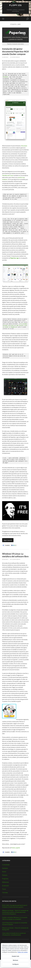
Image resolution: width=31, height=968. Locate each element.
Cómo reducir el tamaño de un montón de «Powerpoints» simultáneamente (14, 934)
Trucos (4, 889)
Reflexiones (5, 882)
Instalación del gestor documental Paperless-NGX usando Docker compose (15, 51)
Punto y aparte (15, 847)
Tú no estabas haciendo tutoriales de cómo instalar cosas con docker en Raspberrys (15, 325)
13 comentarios (15, 57)
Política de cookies (23, 952)
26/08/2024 (5, 57)
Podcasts (4, 875)
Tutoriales (5, 892)
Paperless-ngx (14, 258)
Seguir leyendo (8, 540)
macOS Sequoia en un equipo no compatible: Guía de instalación (14, 923)
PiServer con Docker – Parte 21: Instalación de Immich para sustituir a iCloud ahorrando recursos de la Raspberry (15, 912)
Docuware (5, 76)
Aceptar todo (15, 956)
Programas (5, 878)
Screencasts (5, 885)
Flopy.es (15, 5)
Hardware (5, 868)
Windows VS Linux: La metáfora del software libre (15, 555)
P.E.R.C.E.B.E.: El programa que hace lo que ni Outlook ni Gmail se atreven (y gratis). (14, 906)
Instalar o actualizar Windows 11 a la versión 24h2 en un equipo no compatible (14, 918)
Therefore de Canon (7, 175)
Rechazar (15, 960)
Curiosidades (6, 864)
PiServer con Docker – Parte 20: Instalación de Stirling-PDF (15, 928)
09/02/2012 (5, 559)
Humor (4, 871)
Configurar (15, 964)
